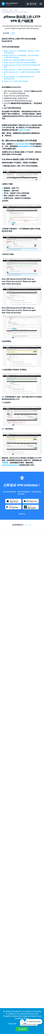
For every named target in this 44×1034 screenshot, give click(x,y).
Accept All (22, 1029)
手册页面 (5, 463)
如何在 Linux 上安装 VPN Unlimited (16, 81)
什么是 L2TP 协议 (24, 130)
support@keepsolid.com (10, 465)
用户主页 (33, 4)
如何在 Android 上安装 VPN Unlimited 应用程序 (20, 62)
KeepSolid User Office (21, 144)
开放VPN (6, 33)
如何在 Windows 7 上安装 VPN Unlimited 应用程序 (21, 69)
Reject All (12, 1024)
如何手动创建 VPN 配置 (26, 146)
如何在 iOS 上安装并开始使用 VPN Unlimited (19, 60)
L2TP (13, 33)
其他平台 (22, 514)
